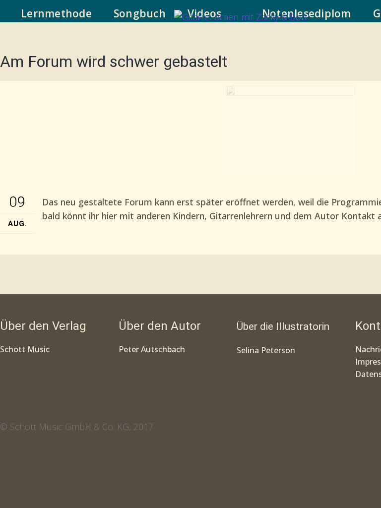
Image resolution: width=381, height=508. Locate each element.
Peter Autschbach (152, 349)
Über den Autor (160, 326)
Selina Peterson (266, 350)
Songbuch (140, 13)
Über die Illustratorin (283, 326)
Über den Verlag (43, 326)
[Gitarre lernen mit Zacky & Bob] (240, 18)
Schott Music (25, 349)
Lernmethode (56, 13)
